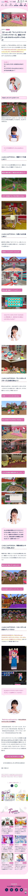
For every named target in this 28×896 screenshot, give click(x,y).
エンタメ (7, 29)
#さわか (20, 776)
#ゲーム (15, 776)
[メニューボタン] (26, 1)
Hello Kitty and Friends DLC (10, 719)
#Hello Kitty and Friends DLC (16, 774)
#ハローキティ (10, 776)
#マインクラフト (5, 774)
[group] (6, 798)
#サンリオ (4, 776)
